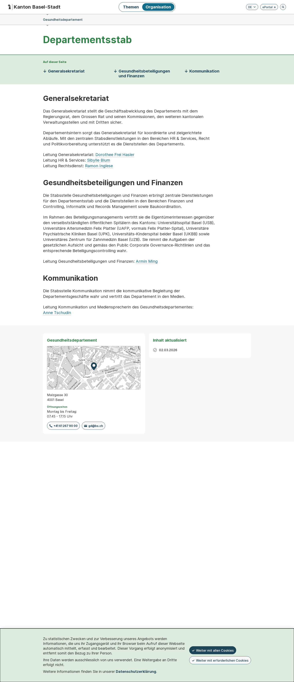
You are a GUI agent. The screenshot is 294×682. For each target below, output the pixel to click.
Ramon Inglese (99, 165)
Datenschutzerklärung (136, 671)
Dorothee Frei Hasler (114, 154)
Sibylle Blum (98, 160)
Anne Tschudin (57, 312)
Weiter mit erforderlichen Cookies (222, 660)
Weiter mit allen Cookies (215, 650)
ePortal (269, 7)
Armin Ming (147, 261)
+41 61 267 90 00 (66, 425)
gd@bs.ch (95, 425)
